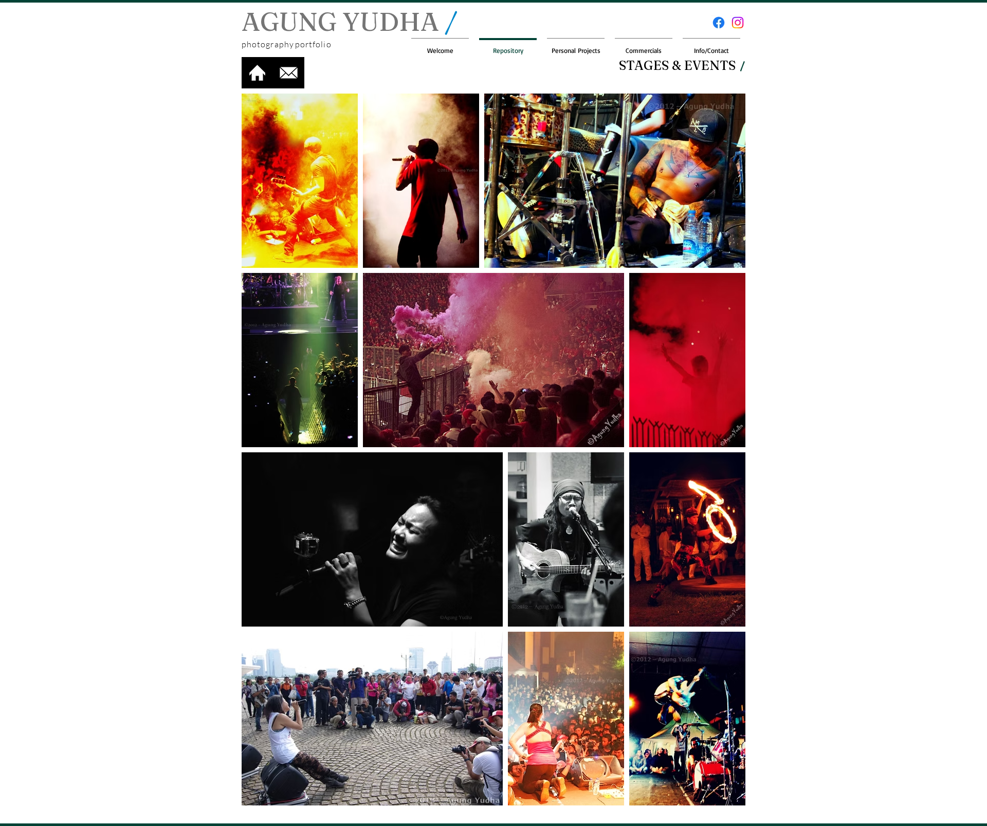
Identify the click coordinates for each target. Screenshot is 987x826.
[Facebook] (718, 22)
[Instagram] (737, 22)
